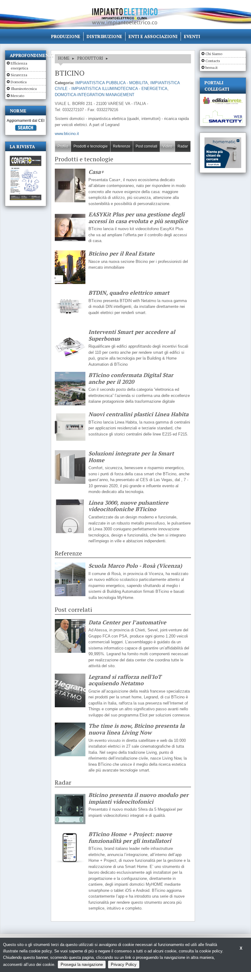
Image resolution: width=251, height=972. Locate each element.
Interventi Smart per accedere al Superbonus (131, 335)
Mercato (17, 95)
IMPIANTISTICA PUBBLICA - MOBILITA (111, 82)
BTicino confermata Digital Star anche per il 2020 (130, 378)
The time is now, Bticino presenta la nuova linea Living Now (136, 729)
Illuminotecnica (24, 88)
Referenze (121, 146)
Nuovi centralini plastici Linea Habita (138, 414)
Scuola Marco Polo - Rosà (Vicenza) (135, 566)
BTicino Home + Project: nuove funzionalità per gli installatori (130, 837)
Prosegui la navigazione (82, 964)
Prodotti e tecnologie (90, 146)
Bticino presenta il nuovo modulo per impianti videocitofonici (138, 798)
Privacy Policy (124, 964)
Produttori (90, 58)
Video (167, 146)
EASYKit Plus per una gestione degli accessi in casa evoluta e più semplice (138, 217)
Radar (183, 146)
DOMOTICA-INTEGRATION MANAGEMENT (94, 94)
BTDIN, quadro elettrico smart (128, 293)
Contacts (212, 60)
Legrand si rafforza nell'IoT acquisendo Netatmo (124, 680)
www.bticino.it (67, 133)
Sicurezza (19, 75)
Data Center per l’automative (127, 622)
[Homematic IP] (222, 140)
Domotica (19, 82)
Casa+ (96, 172)
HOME (63, 58)
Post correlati (146, 146)
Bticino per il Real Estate (121, 253)
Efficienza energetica (19, 65)
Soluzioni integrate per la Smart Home (131, 456)
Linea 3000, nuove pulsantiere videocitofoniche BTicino (128, 506)
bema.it (211, 67)
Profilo (63, 146)
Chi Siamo (213, 53)
